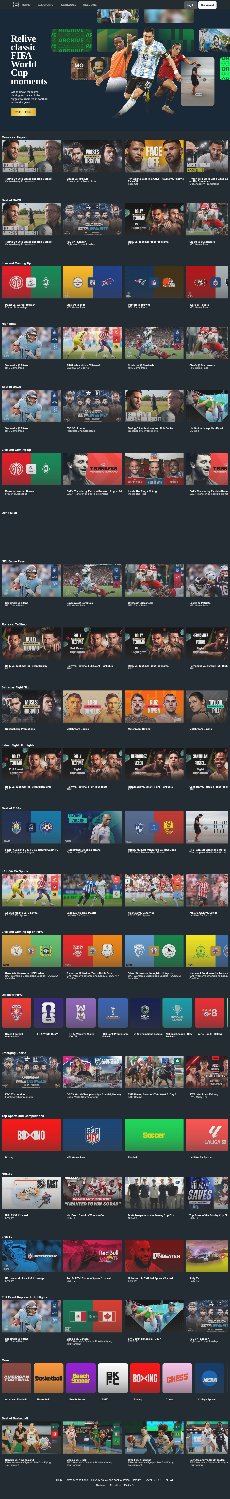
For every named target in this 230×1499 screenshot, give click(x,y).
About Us (115, 1485)
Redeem (101, 1485)
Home (26, 4)
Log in (190, 5)
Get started (207, 5)
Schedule (68, 4)
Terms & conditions (76, 1480)
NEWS (170, 1480)
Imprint (137, 1480)
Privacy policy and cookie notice (110, 1480)
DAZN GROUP (153, 1480)
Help (59, 1480)
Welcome (90, 4)
